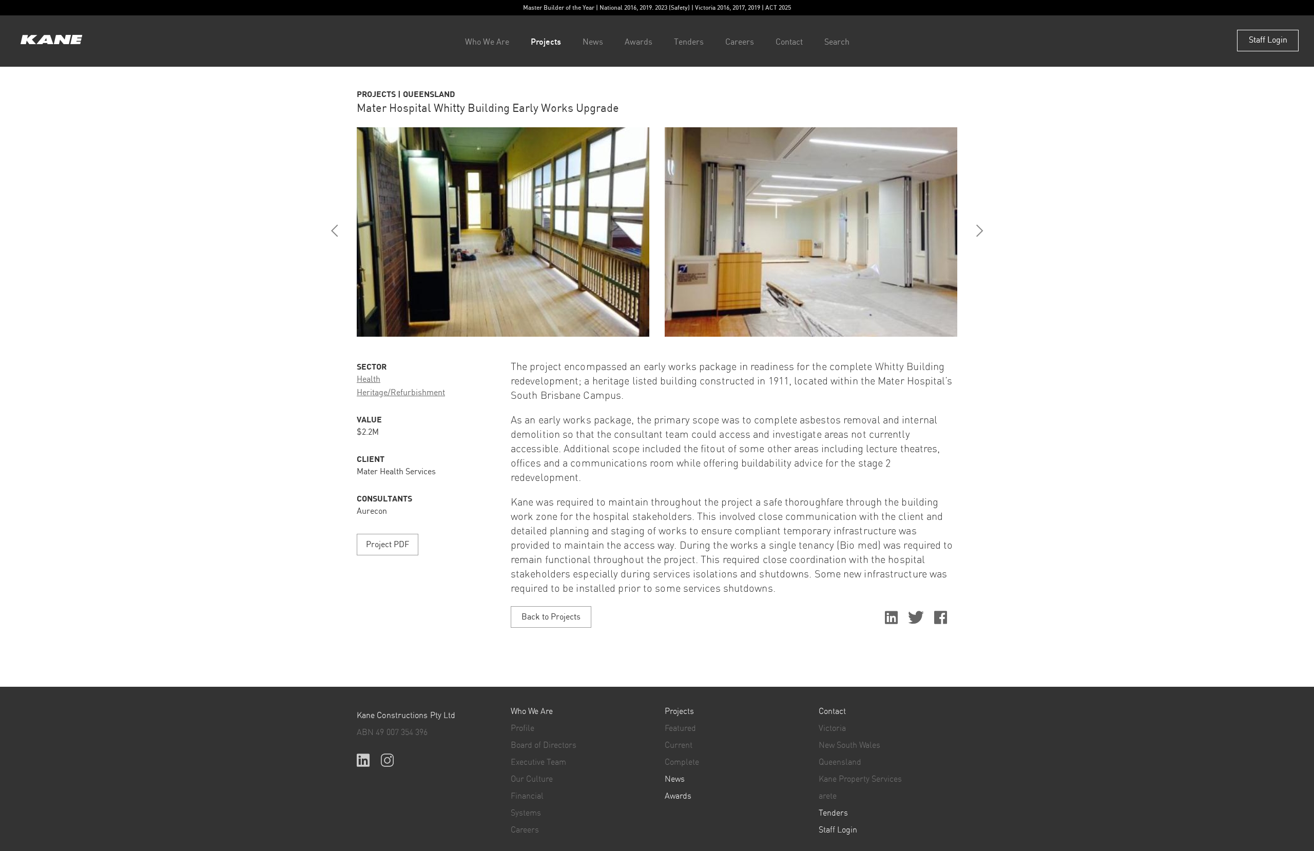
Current (678, 745)
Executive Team (538, 762)
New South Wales (849, 745)
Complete (682, 762)
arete (828, 796)
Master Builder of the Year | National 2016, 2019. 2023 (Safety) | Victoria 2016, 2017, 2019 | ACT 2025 (657, 7)
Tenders (689, 42)
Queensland (840, 762)
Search (836, 42)
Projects (546, 41)
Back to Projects (551, 617)
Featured (680, 728)
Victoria (832, 728)
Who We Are (487, 42)
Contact (789, 42)
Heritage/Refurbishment (401, 393)
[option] (503, 232)
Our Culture (532, 779)
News (593, 42)
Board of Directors (543, 745)
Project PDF (387, 544)
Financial (527, 796)
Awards (638, 42)
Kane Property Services (860, 779)
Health (368, 379)
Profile (522, 728)
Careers (739, 42)
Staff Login (1268, 40)
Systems (526, 813)
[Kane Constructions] (51, 41)
